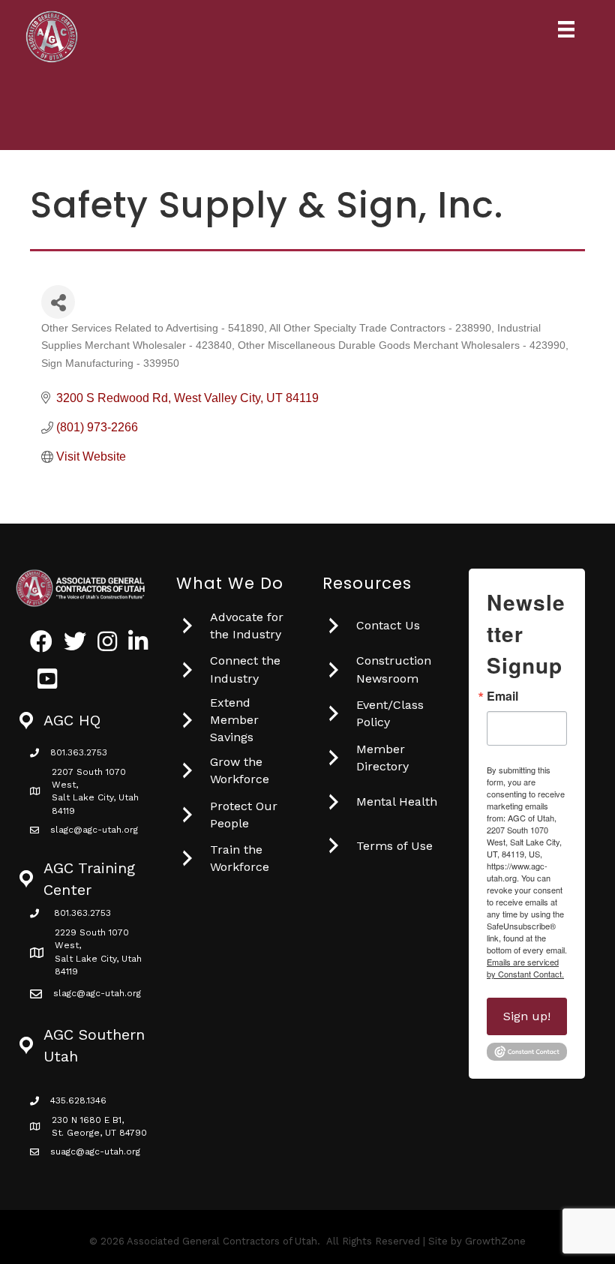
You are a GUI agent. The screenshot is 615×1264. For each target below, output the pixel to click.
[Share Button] (58, 302)
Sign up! (526, 1016)
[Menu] (566, 29)
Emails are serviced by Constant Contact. (525, 968)
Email (502, 696)
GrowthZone (495, 1241)
